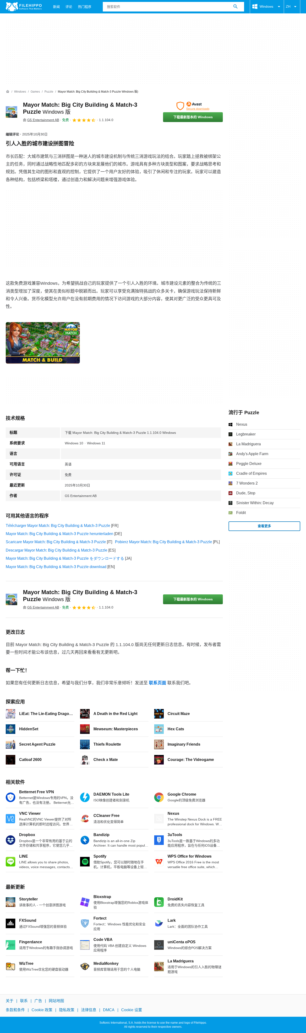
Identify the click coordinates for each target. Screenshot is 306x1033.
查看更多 (264, 526)
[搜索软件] (235, 6)
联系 (24, 1001)
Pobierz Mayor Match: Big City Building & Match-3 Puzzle (163, 542)
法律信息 (88, 1010)
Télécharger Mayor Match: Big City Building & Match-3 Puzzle (58, 526)
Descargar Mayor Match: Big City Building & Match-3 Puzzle (56, 550)
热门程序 (84, 7)
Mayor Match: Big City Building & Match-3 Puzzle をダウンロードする (65, 558)
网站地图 (56, 1001)
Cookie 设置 (131, 1010)
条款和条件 (15, 1010)
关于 (9, 1001)
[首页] (8, 91)
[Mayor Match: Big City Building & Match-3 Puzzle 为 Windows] (11, 112)
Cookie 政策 (42, 1010)
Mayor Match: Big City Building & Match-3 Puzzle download (56, 567)
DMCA (109, 1010)
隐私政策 (66, 1010)
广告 (38, 1001)
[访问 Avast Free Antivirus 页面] (193, 106)
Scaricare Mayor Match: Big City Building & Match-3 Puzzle (56, 542)
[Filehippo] (24, 6)
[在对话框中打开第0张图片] (43, 343)
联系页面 (157, 683)
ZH (288, 6)
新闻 (56, 7)
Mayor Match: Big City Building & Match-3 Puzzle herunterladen (59, 534)
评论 (69, 7)
